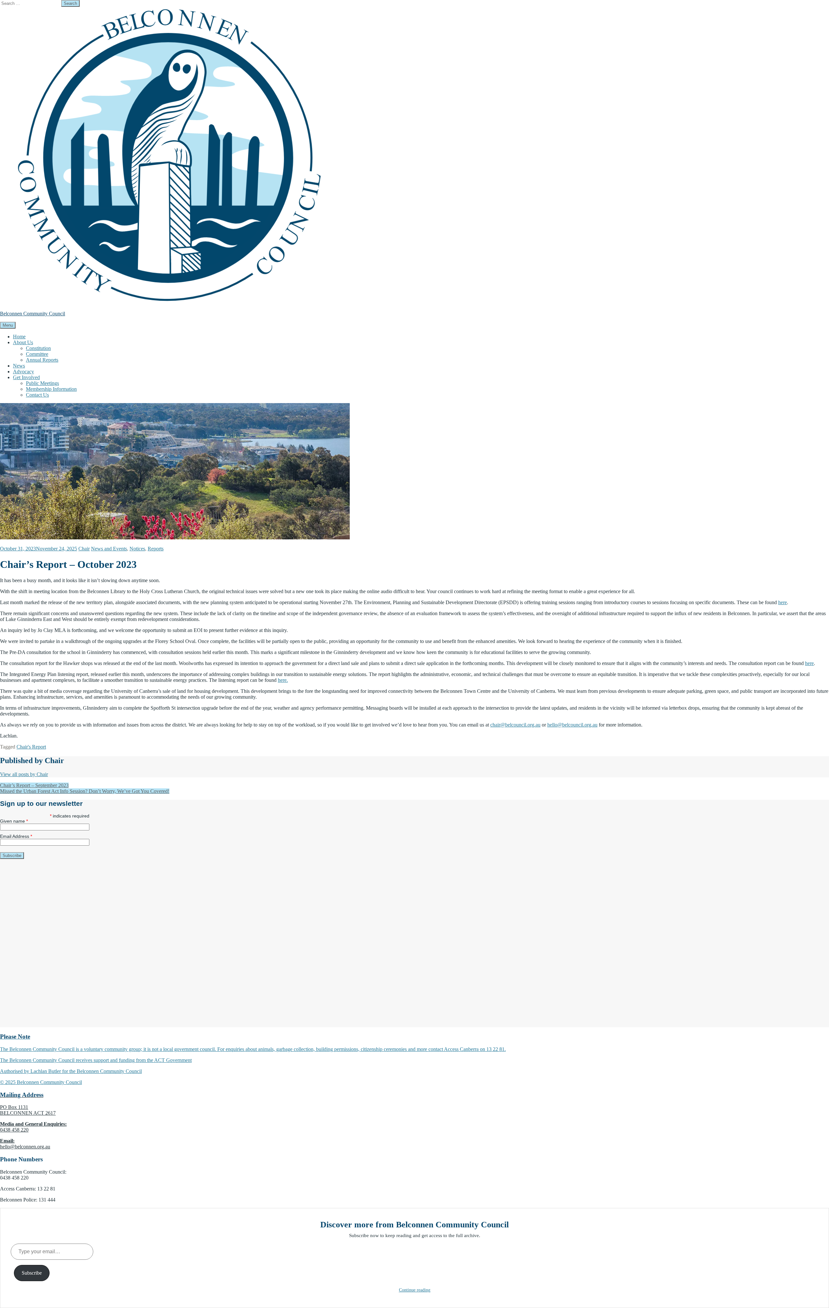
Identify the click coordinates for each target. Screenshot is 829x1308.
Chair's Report (31, 747)
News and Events (109, 548)
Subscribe (32, 1273)
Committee (37, 354)
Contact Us (37, 395)
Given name (14, 821)
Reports (156, 548)
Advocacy (23, 371)
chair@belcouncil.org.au (515, 724)
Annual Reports (42, 360)
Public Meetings (42, 383)
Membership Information (51, 389)
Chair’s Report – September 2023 (34, 785)
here (782, 602)
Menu (8, 325)
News (19, 365)
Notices (137, 548)
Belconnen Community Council (32, 313)
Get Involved (26, 377)
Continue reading (414, 1290)
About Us (23, 342)
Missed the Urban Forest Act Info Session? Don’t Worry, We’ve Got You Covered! (84, 791)
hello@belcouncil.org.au (572, 724)
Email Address (16, 836)
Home (19, 336)
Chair (84, 548)
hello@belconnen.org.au (25, 1146)
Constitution (38, 348)
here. (283, 680)
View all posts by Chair (24, 774)
